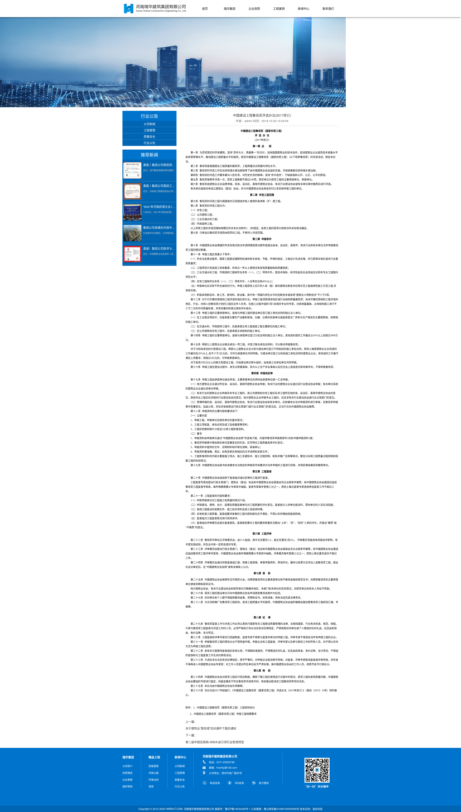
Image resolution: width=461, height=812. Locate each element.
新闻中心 (303, 8)
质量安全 (149, 136)
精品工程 (154, 757)
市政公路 (154, 773)
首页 (205, 8)
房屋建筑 (154, 766)
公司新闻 (149, 124)
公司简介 (127, 766)
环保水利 (154, 779)
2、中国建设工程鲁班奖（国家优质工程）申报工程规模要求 (223, 714)
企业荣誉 (127, 779)
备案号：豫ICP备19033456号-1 (232, 809)
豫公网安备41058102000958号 (281, 809)
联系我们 (328, 8)
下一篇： (191, 735)
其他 (151, 786)
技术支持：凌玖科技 (311, 809)
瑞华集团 (229, 8)
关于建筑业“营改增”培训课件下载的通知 (210, 728)
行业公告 (149, 143)
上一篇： (191, 722)
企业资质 (254, 8)
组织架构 (127, 786)
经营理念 (127, 773)
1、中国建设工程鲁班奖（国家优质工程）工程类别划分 (224, 707)
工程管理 (149, 130)
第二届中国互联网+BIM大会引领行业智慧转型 (214, 742)
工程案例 (279, 8)
